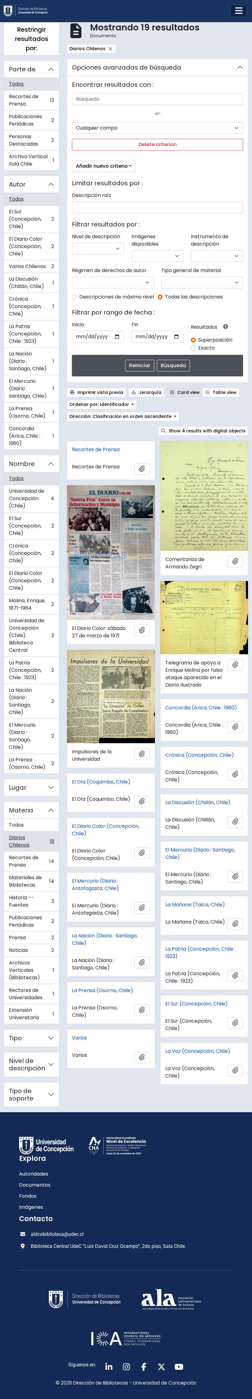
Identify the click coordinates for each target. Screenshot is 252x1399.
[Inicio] (28, 11)
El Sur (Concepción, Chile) (31, 219)
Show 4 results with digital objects (206, 431)
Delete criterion (158, 144)
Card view (188, 392)
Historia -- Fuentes (31, 901)
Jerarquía (149, 392)
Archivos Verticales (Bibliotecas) (31, 970)
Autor (17, 184)
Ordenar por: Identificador (99, 404)
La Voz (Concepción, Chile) (197, 1051)
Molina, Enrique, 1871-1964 (31, 604)
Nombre (22, 463)
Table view (224, 392)
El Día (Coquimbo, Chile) (101, 781)
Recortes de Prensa (31, 100)
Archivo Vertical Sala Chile (31, 160)
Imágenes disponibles (145, 240)
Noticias (31, 952)
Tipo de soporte (21, 1095)
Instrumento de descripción (209, 240)
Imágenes (31, 1207)
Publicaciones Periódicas (31, 120)
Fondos (28, 1196)
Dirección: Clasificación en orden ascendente (121, 416)
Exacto (206, 347)
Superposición (215, 339)
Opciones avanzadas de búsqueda (126, 67)
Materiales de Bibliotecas (31, 881)
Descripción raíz (91, 195)
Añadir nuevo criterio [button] (102, 166)
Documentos (34, 1185)
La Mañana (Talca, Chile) (195, 904)
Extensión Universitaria (31, 1014)
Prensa (31, 939)
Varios (79, 1037)
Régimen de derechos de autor (109, 270)
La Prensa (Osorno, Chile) (31, 412)
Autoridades (33, 1173)
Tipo (15, 1038)
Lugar (17, 787)
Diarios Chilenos (31, 841)
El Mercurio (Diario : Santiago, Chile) (31, 388)
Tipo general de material (191, 270)
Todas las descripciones (194, 296)
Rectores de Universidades (31, 994)
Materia (21, 810)
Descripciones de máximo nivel (116, 296)
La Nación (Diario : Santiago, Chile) (31, 361)
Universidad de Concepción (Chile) (31, 498)
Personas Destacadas (31, 140)
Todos (16, 83)
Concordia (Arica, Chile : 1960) (31, 436)
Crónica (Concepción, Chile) (31, 306)
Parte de (22, 69)
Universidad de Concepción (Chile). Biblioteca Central (31, 635)
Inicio (78, 324)
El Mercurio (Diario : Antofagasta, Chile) (95, 884)
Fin (135, 324)
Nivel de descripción (27, 1064)
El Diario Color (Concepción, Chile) (31, 246)
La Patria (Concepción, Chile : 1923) (31, 334)
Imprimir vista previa (99, 392)
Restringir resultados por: (31, 38)
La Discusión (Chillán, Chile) (31, 282)
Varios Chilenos (31, 268)
